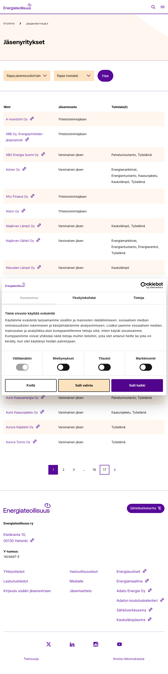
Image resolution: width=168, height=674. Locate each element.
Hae (105, 76)
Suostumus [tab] (29, 298)
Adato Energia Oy (131, 591)
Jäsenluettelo (81, 591)
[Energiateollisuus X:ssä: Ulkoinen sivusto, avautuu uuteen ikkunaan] (48, 644)
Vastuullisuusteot (84, 571)
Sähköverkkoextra (131, 610)
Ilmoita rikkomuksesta (128, 659)
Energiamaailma (130, 581)
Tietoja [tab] (138, 298)
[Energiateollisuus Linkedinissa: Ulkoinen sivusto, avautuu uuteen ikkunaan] (72, 644)
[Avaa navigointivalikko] (162, 6)
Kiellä (30, 385)
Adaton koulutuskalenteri (137, 600)
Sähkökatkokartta (143, 508)
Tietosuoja (31, 659)
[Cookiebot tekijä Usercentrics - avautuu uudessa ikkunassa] (144, 285)
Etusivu (9, 23)
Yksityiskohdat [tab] (84, 298)
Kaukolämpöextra (131, 620)
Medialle (76, 581)
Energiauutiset (128, 571)
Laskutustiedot (16, 581)
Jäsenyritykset (37, 24)
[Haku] (153, 7)
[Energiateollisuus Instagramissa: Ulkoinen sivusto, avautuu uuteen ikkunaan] (95, 644)
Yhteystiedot (14, 571)
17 (104, 470)
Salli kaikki (137, 385)
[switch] (63, 367)
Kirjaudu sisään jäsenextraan (27, 591)
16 (94, 470)
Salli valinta (84, 385)
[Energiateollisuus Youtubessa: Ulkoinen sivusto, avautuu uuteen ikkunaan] (119, 644)
